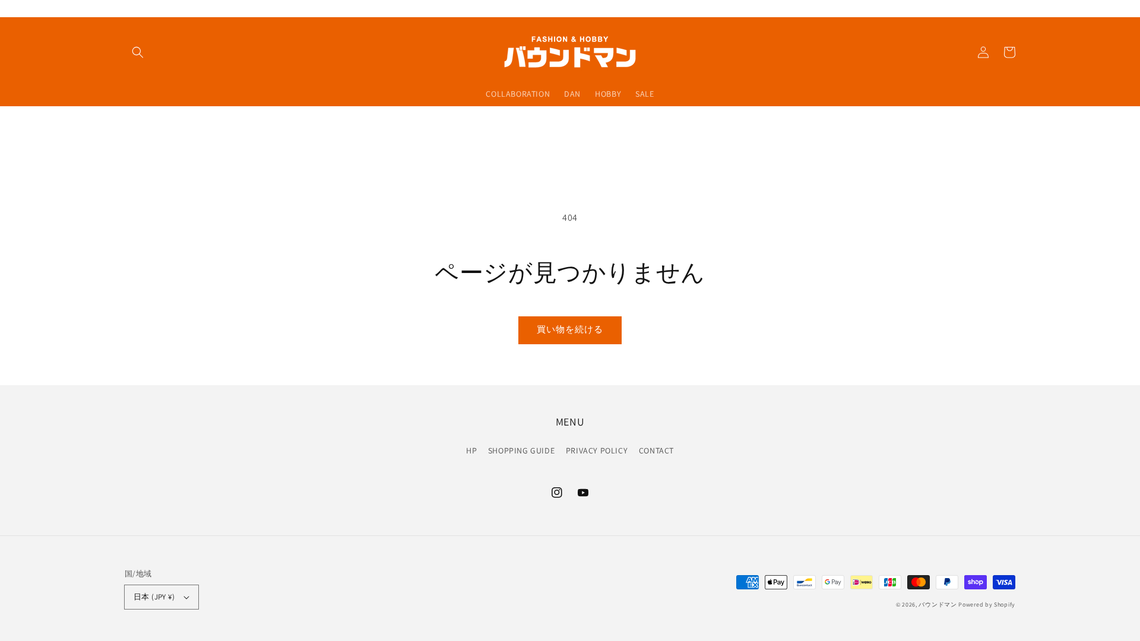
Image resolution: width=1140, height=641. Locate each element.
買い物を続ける (570, 329)
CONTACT (656, 450)
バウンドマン (938, 604)
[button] (138, 52)
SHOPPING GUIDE (521, 450)
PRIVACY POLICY (597, 450)
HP (471, 450)
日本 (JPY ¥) (154, 597)
